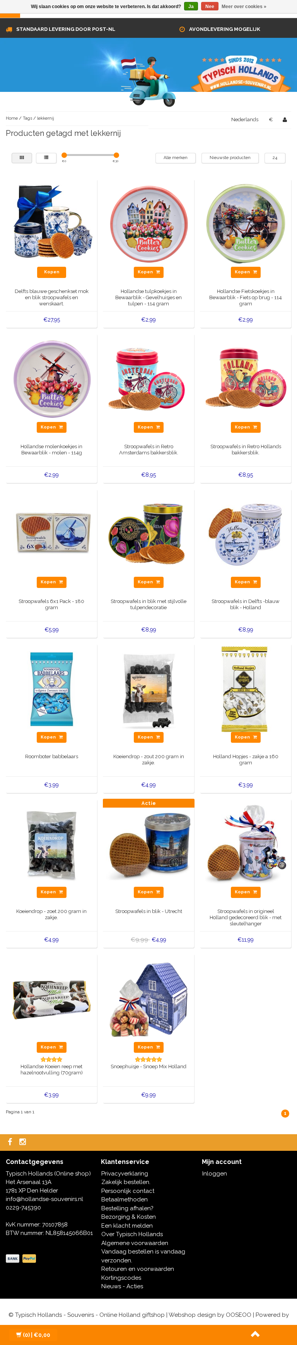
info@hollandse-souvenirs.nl (44, 1199)
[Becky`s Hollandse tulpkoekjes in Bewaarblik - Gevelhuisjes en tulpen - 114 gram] (148, 223)
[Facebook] (11, 1142)
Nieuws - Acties (122, 1286)
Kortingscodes (121, 1277)
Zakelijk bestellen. (125, 1182)
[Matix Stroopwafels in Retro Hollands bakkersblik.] (245, 378)
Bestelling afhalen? (127, 1208)
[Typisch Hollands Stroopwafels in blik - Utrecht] (148, 843)
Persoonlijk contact (127, 1190)
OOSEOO (238, 1314)
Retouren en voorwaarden (137, 1268)
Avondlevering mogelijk (224, 29)
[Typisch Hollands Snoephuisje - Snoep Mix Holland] (148, 998)
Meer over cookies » (244, 6)
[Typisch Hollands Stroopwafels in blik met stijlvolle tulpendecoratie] (148, 533)
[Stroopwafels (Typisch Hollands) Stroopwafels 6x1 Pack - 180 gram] (51, 533)
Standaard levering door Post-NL (65, 29)
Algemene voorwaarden (134, 1243)
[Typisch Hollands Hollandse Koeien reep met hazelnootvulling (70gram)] (51, 998)
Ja (191, 6)
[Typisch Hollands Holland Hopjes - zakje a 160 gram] (245, 688)
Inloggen (214, 1173)
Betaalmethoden (124, 1199)
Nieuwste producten (230, 157)
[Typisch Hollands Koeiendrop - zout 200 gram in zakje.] (148, 688)
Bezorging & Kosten (128, 1216)
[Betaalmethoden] (22, 1258)
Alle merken (176, 157)
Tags (27, 118)
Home (12, 118)
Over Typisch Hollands (132, 1234)
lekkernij (45, 118)
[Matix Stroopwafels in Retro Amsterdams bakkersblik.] (148, 378)
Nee (209, 6)
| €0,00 (36, 1335)
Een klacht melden (127, 1225)
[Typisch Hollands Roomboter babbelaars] (51, 688)
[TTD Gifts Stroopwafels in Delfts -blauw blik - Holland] (245, 533)
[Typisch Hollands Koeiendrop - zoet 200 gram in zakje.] (51, 843)
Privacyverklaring (124, 1173)
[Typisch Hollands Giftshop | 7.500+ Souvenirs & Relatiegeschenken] (148, 80)
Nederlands (244, 119)
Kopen (51, 271)
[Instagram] (23, 1142)
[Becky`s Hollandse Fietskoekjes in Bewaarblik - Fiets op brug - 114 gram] (245, 223)
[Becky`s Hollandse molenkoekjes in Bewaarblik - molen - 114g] (51, 378)
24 (275, 157)
